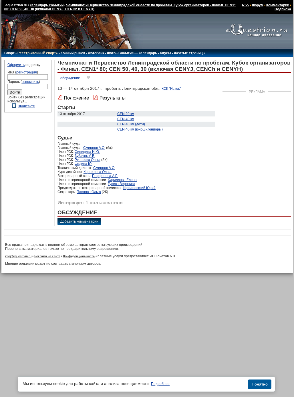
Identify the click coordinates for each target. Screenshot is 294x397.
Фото (111, 53)
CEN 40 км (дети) (131, 124)
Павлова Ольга (89, 192)
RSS (245, 5)
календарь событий (46, 5)
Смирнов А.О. (94, 148)
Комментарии (277, 5)
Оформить (16, 65)
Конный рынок (73, 53)
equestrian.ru (16, 5)
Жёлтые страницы (189, 53)
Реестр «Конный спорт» (37, 53)
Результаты (113, 98)
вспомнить (30, 82)
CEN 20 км (125, 114)
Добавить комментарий (79, 221)
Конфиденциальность (79, 256)
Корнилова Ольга (98, 172)
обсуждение (70, 78)
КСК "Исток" (171, 89)
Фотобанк (96, 53)
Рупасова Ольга (87, 160)
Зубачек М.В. (85, 156)
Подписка (283, 9)
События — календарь (137, 53)
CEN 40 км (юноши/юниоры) (140, 129)
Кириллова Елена (122, 180)
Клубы (165, 53)
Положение (76, 98)
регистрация (26, 72)
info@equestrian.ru (18, 256)
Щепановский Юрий (139, 188)
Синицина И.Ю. (87, 152)
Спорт (9, 53)
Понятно (260, 384)
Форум (257, 5)
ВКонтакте (26, 106)
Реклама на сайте (47, 256)
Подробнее (160, 384)
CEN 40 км (125, 119)
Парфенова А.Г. (105, 176)
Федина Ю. (83, 164)
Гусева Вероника (121, 184)
